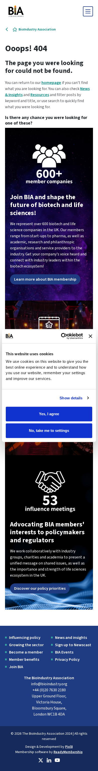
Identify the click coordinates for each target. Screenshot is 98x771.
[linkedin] (49, 760)
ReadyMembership (68, 752)
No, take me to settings (49, 430)
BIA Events (64, 652)
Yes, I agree (49, 414)
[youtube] (57, 760)
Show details (71, 398)
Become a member (26, 652)
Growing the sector (26, 645)
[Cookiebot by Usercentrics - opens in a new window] (62, 336)
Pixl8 (69, 746)
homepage (51, 82)
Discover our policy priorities (40, 588)
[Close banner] (90, 336)
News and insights (71, 637)
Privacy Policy (67, 659)
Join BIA (16, 667)
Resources (39, 95)
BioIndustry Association (37, 29)
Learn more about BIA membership (45, 279)
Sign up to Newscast (73, 645)
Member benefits (24, 659)
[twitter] (41, 760)
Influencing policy (24, 637)
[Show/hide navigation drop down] (88, 11)
